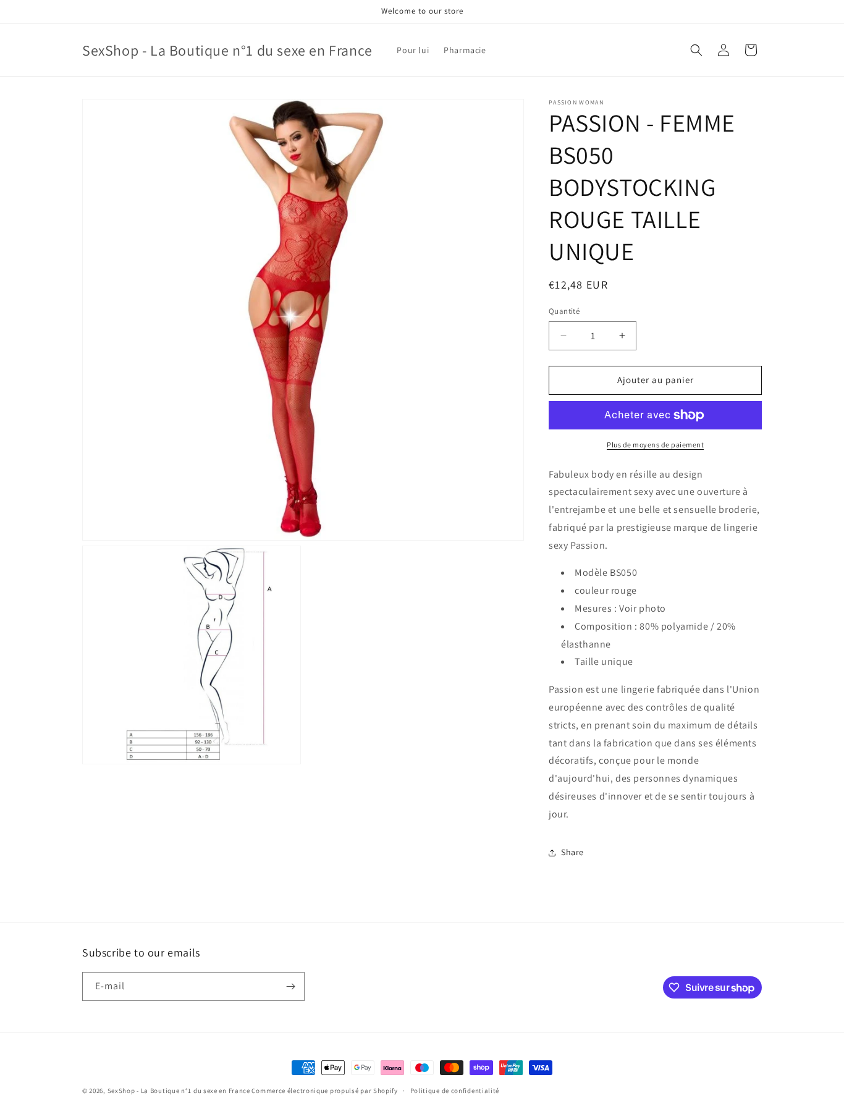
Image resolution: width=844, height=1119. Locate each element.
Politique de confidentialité (455, 1090)
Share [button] (572, 852)
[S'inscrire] (290, 986)
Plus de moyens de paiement (655, 444)
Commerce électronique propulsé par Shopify (324, 1090)
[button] (696, 50)
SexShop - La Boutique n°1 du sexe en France (179, 1090)
